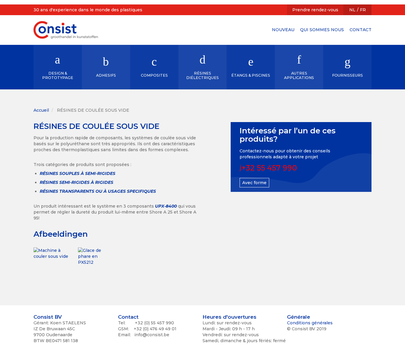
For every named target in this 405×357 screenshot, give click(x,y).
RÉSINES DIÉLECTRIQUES (202, 75)
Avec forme (254, 182)
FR (363, 9)
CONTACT (360, 29)
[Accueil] (66, 30)
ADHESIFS (106, 75)
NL (352, 9)
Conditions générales (310, 323)
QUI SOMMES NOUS (322, 29)
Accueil (41, 110)
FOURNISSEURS (347, 75)
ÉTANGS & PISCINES (250, 75)
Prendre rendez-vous (315, 9)
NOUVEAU (283, 29)
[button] (51, 265)
